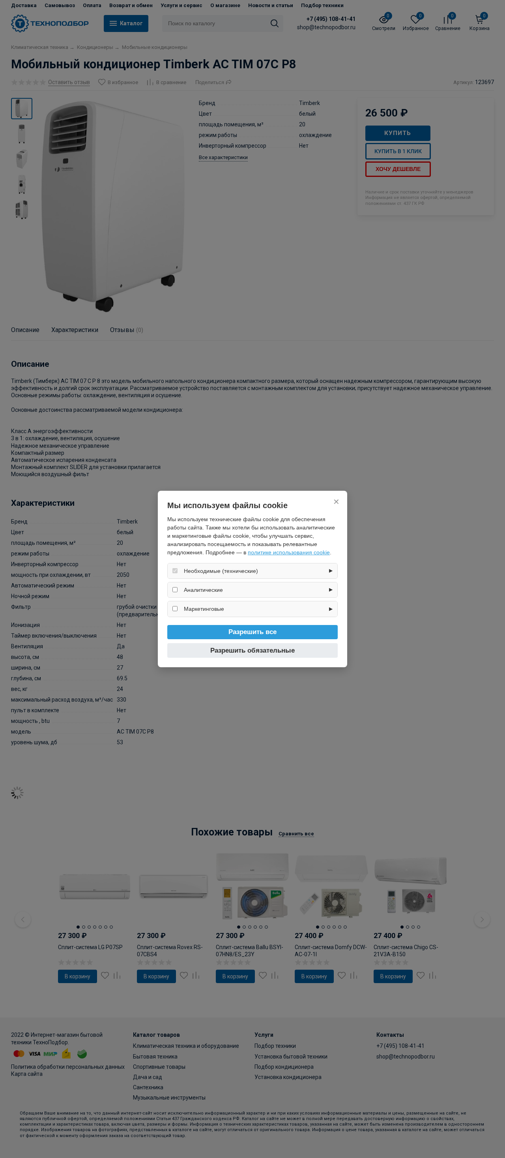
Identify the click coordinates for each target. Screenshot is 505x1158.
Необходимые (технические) (221, 571)
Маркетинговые (204, 609)
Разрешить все (252, 632)
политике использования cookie (289, 552)
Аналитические (203, 590)
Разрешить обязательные (252, 650)
